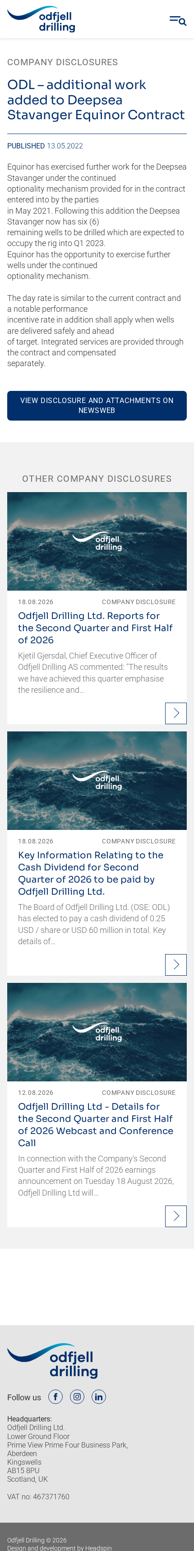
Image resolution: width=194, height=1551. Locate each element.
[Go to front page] (41, 19)
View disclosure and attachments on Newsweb (97, 405)
